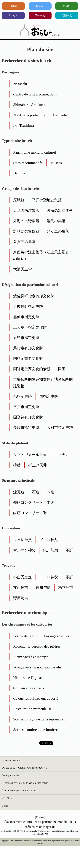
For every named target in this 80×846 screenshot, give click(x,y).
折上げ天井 (37, 465)
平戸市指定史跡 (26, 407)
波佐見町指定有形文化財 (33, 296)
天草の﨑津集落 (26, 210)
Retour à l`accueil (11, 760)
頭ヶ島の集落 (58, 231)
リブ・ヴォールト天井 (31, 455)
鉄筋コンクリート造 (30, 513)
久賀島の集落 (24, 242)
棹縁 (17, 465)
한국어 (67, 6)
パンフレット (9, 798)
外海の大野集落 (26, 221)
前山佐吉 (20, 587)
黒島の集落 (56, 221)
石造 (35, 492)
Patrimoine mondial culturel (34, 152)
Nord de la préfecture (29, 115)
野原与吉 (20, 598)
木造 (51, 492)
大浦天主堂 (22, 269)
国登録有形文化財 (28, 417)
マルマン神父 (24, 550)
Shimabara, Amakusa (29, 105)
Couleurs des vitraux (28, 688)
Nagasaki (20, 84)
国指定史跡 (48, 396)
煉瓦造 (18, 492)
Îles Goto (60, 115)
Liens (5, 805)
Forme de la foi (24, 636)
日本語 (13, 6)
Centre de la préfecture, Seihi (35, 94)
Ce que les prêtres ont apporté (35, 698)
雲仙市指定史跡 (26, 317)
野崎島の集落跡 (26, 231)
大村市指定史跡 (60, 428)
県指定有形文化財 (28, 348)
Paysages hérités (56, 636)
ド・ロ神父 (48, 540)
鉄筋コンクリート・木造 (33, 502)
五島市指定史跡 (26, 338)
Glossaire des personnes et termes (19, 790)
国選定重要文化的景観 (31, 369)
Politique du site (10, 775)
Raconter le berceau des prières (36, 646)
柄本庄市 (65, 587)
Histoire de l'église (27, 677)
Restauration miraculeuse (32, 709)
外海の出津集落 (60, 210)
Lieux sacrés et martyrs (31, 657)
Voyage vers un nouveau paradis (37, 667)
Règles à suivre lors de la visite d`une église (25, 783)
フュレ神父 (22, 540)
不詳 (69, 550)
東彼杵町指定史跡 (28, 306)
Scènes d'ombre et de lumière (35, 730)
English (40, 6)
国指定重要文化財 (28, 358)
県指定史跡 (22, 396)
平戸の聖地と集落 (47, 200)
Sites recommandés (28, 163)
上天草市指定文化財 (30, 327)
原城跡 (18, 200)
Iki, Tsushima (23, 125)
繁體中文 (67, 15)
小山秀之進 (22, 577)
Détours (19, 173)
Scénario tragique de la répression (39, 719)
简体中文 (40, 15)
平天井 (63, 455)
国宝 (61, 369)
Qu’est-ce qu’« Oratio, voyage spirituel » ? (24, 767)
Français (13, 15)
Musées (56, 163)
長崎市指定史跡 (26, 428)
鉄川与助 (50, 550)
